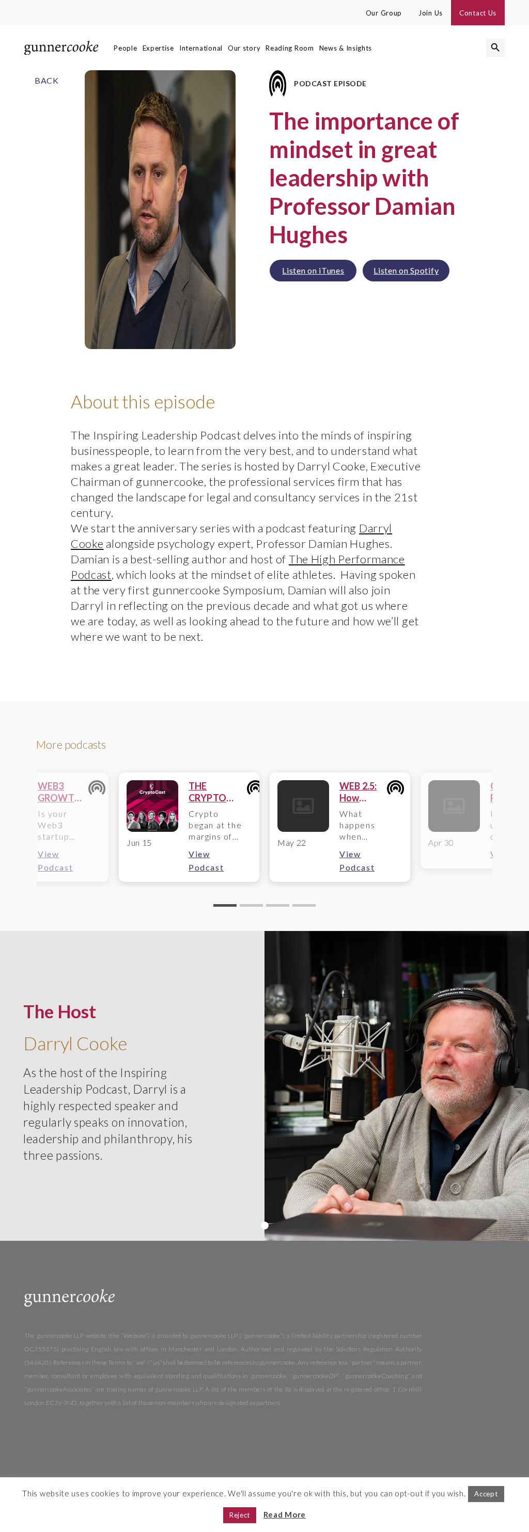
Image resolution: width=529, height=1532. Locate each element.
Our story (244, 48)
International (201, 48)
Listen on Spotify (406, 270)
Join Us (430, 13)
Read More (284, 1514)
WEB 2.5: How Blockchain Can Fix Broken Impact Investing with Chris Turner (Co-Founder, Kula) (362, 792)
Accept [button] (485, 1494)
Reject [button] (239, 1515)
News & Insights (345, 48)
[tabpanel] (189, 827)
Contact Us (477, 13)
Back (47, 80)
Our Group (384, 13)
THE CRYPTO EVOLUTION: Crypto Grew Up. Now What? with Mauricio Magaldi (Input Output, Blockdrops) (217, 792)
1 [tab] (265, 1225)
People (125, 48)
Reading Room (290, 48)
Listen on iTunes (313, 270)
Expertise (158, 48)
